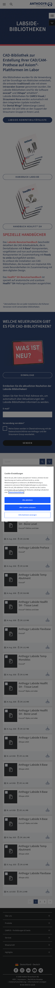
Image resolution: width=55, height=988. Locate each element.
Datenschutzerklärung (16, 492)
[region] (27, 494)
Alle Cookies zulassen (27, 507)
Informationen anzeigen (27, 515)
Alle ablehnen (27, 500)
